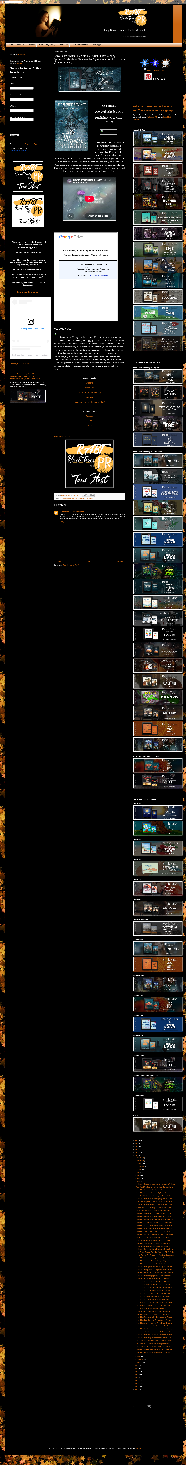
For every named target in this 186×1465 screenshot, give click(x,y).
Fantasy (62, 498)
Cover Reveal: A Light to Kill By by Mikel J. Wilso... (153, 1326)
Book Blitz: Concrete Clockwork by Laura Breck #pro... (154, 1193)
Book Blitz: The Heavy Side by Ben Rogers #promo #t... (155, 1190)
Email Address (15, 95)
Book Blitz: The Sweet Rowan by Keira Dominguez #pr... (155, 1234)
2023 (137, 1149)
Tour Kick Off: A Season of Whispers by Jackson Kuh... (154, 1187)
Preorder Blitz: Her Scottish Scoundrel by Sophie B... (154, 1237)
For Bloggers (97, 45)
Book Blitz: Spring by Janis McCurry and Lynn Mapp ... (154, 1261)
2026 (137, 1140)
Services (31, 45)
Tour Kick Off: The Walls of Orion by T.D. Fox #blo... (153, 1281)
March (139, 1356)
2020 (137, 1366)
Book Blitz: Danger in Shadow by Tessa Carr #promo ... (155, 1222)
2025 (137, 1143)
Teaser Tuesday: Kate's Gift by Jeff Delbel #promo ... (154, 1211)
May (138, 1178)
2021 (137, 1155)
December (140, 1158)
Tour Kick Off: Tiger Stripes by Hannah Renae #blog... (154, 1287)
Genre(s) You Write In (17, 117)
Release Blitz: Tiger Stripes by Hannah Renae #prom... (155, 1311)
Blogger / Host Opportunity (33, 144)
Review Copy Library (46, 45)
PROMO (74, 498)
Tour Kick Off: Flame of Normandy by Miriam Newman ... (155, 1341)
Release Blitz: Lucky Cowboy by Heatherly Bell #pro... (154, 1335)
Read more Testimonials (28, 292)
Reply (62, 522)
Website (13, 106)
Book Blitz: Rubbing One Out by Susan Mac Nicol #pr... (155, 1225)
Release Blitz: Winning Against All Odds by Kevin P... (154, 1276)
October (139, 1164)
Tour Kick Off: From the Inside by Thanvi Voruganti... (154, 1293)
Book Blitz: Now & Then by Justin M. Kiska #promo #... (154, 1228)
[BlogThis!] (86, 495)
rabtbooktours (33, 355)
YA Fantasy (81, 498)
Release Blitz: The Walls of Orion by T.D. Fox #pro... (154, 1279)
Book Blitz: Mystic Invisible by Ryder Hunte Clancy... (154, 1323)
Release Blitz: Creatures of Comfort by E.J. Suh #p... (154, 1240)
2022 (137, 1152)
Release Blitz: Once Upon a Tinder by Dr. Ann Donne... (155, 1205)
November (140, 1161)
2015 (137, 1381)
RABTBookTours (18, 355)
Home (10, 45)
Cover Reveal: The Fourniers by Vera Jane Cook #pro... (155, 1255)
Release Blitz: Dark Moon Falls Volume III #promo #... (154, 1246)
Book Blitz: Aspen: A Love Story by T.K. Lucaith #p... (153, 1353)
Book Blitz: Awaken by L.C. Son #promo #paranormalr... (155, 1273)
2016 (137, 1378)
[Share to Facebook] (91, 495)
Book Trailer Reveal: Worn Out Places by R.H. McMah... (155, 1252)
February (140, 1359)
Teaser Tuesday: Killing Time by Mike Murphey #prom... (155, 1332)
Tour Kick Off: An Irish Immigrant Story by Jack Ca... (153, 1308)
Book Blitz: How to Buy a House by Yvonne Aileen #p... (155, 1243)
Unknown (63, 511)
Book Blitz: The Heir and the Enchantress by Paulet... (154, 1317)
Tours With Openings (79, 45)
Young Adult (89, 498)
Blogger (138, 1449)
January (140, 1362)
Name (12, 84)
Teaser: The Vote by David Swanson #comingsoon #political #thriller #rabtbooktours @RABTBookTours (25, 376)
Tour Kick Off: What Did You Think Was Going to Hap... (154, 1302)
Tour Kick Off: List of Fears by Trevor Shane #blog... (153, 1290)
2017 (137, 1375)
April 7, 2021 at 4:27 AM (75, 511)
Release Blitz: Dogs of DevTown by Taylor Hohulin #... (154, 1267)
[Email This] (83, 495)
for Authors (20, 63)
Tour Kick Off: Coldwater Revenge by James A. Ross (154, 1196)
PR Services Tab (152, 117)
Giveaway (68, 498)
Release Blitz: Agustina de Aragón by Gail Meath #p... (154, 1270)
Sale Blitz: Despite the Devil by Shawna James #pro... (154, 1202)
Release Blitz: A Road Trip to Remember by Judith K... (154, 1249)
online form (21, 55)
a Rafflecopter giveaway (62, 436)
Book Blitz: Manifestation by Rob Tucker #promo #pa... (154, 1264)
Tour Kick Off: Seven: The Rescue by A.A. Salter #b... (154, 1296)
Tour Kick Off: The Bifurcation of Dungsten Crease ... (154, 1344)
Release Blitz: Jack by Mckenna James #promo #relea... (155, 1184)
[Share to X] (88, 495)
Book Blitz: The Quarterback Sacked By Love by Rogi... (155, 1329)
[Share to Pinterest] (93, 495)
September (141, 1167)
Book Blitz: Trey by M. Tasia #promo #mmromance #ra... (155, 1213)
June (138, 1175)
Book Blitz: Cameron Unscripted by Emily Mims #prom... (155, 1258)
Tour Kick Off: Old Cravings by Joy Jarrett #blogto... (153, 1347)
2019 (137, 1369)
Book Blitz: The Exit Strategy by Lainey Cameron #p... (154, 1349)
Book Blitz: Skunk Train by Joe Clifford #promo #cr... (154, 1231)
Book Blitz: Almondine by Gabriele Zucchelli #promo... (154, 1217)
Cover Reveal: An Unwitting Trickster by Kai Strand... (154, 1208)
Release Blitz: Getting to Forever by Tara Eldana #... (154, 1338)
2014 (137, 1384)
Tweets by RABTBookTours (19, 364)
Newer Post (58, 561)
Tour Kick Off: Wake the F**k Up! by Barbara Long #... (154, 1305)
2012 (137, 1389)
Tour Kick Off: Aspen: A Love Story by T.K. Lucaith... (153, 1285)
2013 (137, 1387)
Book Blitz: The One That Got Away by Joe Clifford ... (154, 1314)
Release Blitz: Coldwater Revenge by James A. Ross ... (155, 1199)
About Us (20, 45)
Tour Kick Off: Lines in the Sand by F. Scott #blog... (153, 1299)
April (138, 1181)
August (139, 1170)
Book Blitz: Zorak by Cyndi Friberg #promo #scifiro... (154, 1320)
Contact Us (63, 45)
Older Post (120, 561)
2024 (137, 1146)
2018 (137, 1372)
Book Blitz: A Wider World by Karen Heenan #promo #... (155, 1219)
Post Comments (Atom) (71, 565)
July (138, 1173)
